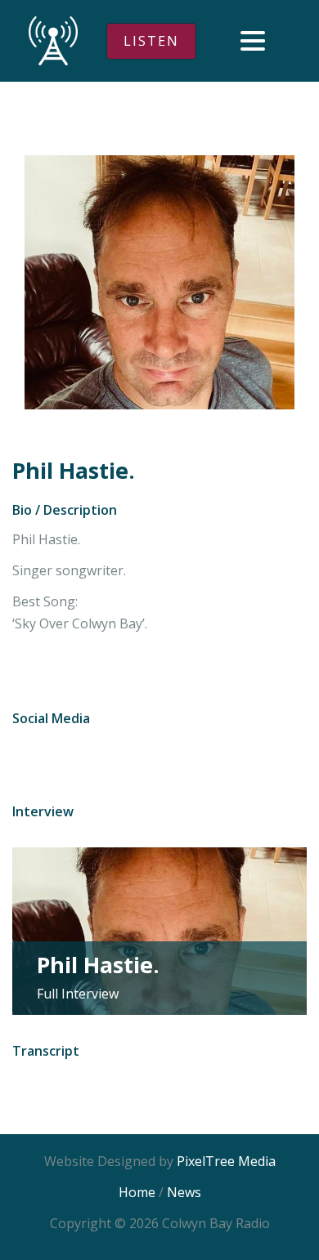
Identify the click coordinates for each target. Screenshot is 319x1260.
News (184, 1192)
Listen (151, 41)
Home (137, 1192)
